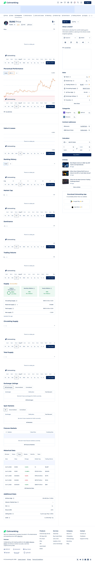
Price (6, 15)
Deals (41, 548)
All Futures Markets (29, 444)
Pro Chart (42, 538)
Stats (12, 15)
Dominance (66, 15)
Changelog (70, 536)
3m (28, 62)
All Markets (29, 422)
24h (16, 62)
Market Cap (57, 15)
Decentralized (19, 387)
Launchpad (43, 546)
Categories (19, 15)
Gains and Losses (39, 15)
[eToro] (16, 553)
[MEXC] (7, 549)
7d (20, 62)
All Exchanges (8, 387)
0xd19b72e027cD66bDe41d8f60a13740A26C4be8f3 (84, 126)
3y (34, 62)
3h (8, 62)
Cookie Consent (22, 559)
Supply (85, 15)
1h (5, 62)
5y (38, 62)
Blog (68, 543)
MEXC (27, 542)
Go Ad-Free (9, 111)
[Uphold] (27, 553)
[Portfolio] (68, 2)
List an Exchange (57, 543)
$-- (86, 80)
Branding (69, 541)
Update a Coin (57, 541)
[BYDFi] (7, 552)
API (40, 543)
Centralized (29, 387)
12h (12, 62)
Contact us (83, 533)
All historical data (29, 488)
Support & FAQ (84, 538)
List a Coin (56, 538)
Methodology (70, 538)
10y (41, 62)
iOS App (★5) (43, 536)
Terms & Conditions (37, 559)
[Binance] (16, 549)
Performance (28, 15)
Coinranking (12, 2)
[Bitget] (27, 549)
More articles (76, 187)
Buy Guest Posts (57, 536)
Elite (41, 541)
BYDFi (5, 543)
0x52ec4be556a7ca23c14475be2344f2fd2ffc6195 (84, 130)
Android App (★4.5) (45, 533)
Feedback (82, 536)
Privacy (29, 559)
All (5, 409)
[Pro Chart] (61, 2)
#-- (15, 24)
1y (31, 62)
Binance (32, 542)
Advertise (55, 533)
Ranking (49, 15)
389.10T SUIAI (86, 88)
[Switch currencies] (77, 149)
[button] (69, 112)
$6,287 (82, 84)
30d (24, 62)
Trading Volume (76, 15)
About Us (19, 536)
